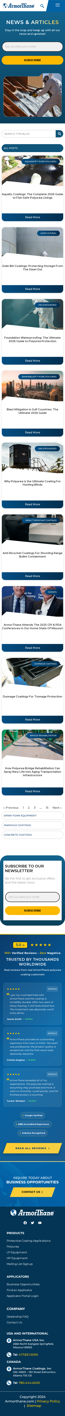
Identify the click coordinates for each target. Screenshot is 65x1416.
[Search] (59, 133)
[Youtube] (40, 1222)
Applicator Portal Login (23, 1296)
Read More (32, 217)
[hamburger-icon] (57, 6)
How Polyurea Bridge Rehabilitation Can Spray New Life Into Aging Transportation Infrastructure (32, 772)
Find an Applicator (19, 1290)
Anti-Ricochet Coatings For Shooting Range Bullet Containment (32, 555)
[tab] (32, 148)
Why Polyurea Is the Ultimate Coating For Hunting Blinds (32, 483)
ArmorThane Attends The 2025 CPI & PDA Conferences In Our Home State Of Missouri (32, 626)
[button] (42, 5)
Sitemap (34, 1406)
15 (47, 807)
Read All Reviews (33, 1148)
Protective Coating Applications (29, 1240)
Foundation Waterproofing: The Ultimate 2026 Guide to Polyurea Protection (32, 339)
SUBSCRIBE (32, 60)
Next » (57, 807)
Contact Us (14, 1322)
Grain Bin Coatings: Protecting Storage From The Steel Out (32, 267)
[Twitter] (32, 1222)
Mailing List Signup (20, 1264)
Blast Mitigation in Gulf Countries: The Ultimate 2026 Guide (32, 411)
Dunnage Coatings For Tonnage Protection (32, 696)
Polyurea (13, 1246)
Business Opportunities (23, 1284)
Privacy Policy (48, 1401)
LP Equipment (17, 1252)
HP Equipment (17, 1258)
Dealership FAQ (17, 1316)
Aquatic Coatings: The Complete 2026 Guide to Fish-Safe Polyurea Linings (32, 196)
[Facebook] (25, 1222)
